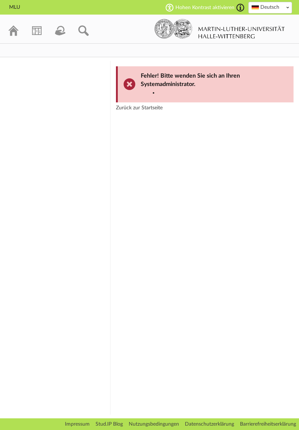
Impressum (77, 424)
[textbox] (270, 7)
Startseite (152, 107)
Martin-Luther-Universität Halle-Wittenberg (219, 29)
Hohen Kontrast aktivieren (204, 7)
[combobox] (270, 7)
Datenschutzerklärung (209, 424)
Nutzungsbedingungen (154, 424)
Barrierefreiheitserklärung (268, 424)
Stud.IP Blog (109, 424)
